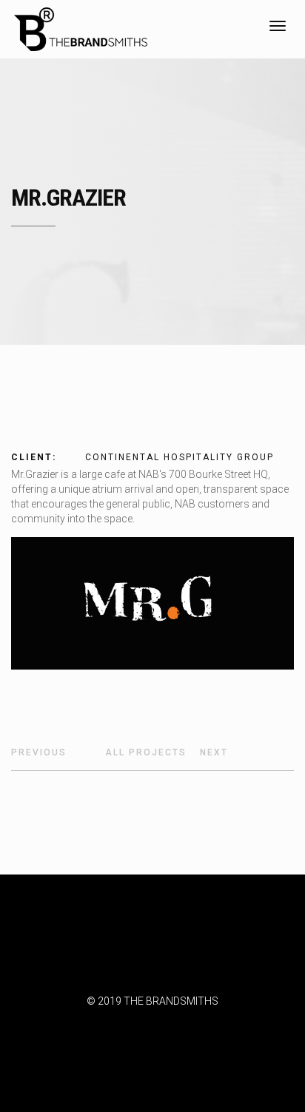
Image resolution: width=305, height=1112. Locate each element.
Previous (39, 752)
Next (214, 752)
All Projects (146, 752)
